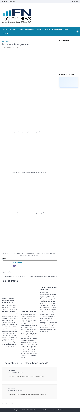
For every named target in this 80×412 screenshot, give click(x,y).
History (47, 29)
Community (13, 29)
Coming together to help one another (48, 288)
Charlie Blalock (6, 47)
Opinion (39, 29)
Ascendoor (49, 410)
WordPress (63, 410)
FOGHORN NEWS (28, 410)
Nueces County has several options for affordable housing (8, 300)
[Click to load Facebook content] (68, 82)
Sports (21, 29)
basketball (8, 272)
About (4, 33)
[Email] (14, 266)
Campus (5, 29)
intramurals (15, 272)
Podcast (66, 29)
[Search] (77, 31)
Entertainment (29, 29)
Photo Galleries (57, 29)
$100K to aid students (28, 311)
